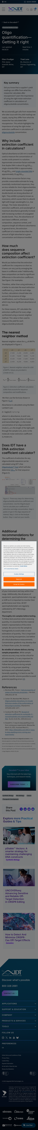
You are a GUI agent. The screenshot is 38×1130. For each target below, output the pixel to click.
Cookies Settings (19, 574)
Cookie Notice (23, 566)
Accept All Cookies (19, 584)
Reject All (19, 579)
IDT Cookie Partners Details (11, 568)
